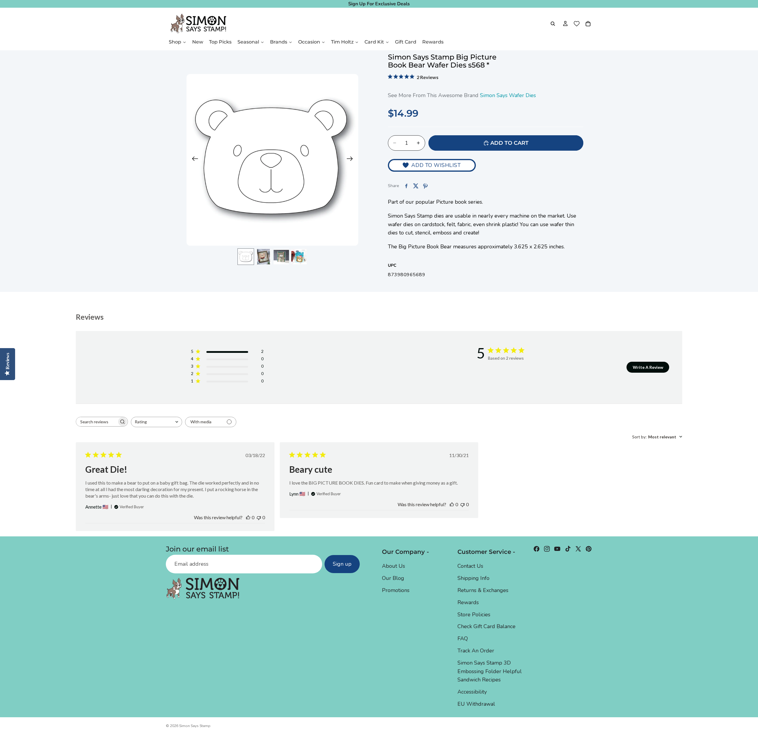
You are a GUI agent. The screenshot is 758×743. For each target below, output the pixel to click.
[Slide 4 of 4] (299, 256)
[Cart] (588, 23)
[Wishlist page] (577, 23)
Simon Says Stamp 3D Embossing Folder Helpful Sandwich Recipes (489, 671)
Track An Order (475, 650)
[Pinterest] (588, 548)
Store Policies (473, 614)
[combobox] (156, 422)
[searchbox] (96, 421)
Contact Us (470, 566)
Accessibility (472, 691)
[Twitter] (578, 548)
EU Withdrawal (476, 703)
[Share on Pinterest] (425, 185)
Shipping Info (473, 578)
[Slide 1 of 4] (245, 256)
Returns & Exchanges (482, 590)
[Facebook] (536, 548)
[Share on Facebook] (406, 185)
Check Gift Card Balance (486, 626)
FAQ (462, 638)
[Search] (552, 23)
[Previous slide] (193, 159)
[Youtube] (557, 548)
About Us (393, 566)
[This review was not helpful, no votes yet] (259, 517)
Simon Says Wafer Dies (508, 95)
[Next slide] (351, 159)
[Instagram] (546, 548)
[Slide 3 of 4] (281, 256)
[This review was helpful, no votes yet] (248, 517)
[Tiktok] (567, 548)
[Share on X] (415, 185)
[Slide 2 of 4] (263, 256)
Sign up (342, 563)
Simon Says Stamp (195, 725)
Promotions (395, 590)
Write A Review (648, 367)
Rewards (468, 602)
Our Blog (393, 578)
